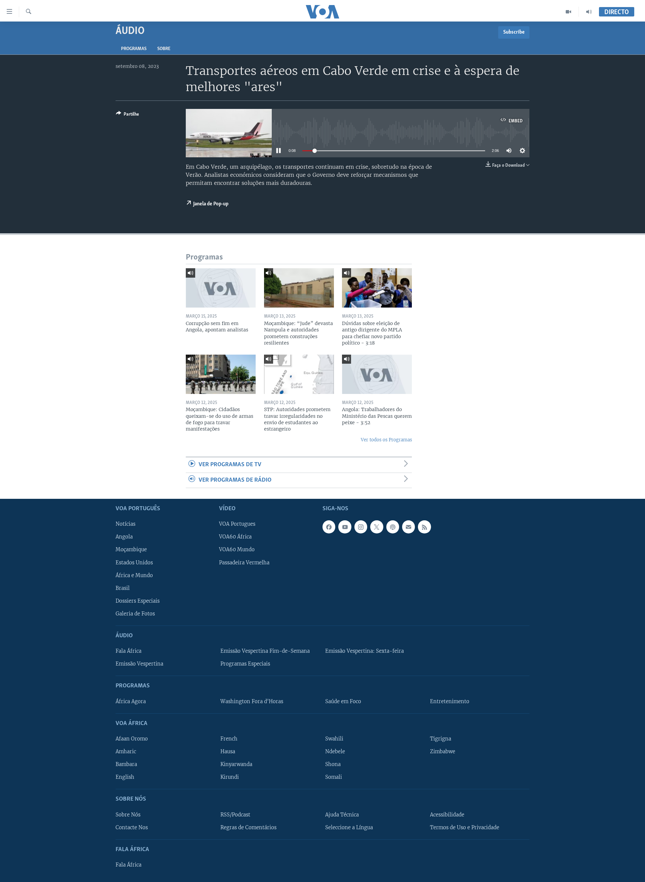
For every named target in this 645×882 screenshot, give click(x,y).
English (125, 777)
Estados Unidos (134, 563)
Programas (133, 48)
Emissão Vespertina (139, 664)
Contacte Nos (132, 828)
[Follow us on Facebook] (328, 526)
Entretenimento (449, 701)
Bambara (126, 764)
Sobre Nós (128, 815)
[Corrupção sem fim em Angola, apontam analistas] (221, 288)
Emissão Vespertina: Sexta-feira (364, 651)
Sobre (163, 48)
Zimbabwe (442, 752)
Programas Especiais (245, 664)
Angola (124, 537)
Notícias (125, 524)
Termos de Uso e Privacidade (464, 828)
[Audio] (589, 12)
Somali (333, 777)
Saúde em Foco (343, 701)
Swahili (334, 739)
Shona (333, 764)
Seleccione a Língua (349, 828)
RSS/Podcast (235, 815)
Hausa (227, 752)
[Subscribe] (408, 526)
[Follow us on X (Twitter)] (376, 526)
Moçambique (131, 550)
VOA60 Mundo (237, 550)
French (229, 739)
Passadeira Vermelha (244, 563)
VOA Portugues (237, 524)
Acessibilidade (447, 815)
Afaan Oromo (132, 739)
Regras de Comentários (248, 828)
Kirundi (229, 777)
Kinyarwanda (236, 764)
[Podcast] (392, 526)
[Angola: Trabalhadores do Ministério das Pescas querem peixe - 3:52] (377, 374)
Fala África (128, 651)
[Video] (568, 12)
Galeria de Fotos (135, 614)
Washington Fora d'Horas (251, 701)
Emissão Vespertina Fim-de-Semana (265, 651)
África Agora (131, 701)
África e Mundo (134, 575)
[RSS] (424, 526)
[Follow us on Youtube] (344, 526)
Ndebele (335, 752)
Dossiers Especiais (138, 601)
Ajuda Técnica (342, 815)
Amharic (126, 752)
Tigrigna (440, 739)
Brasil (123, 588)
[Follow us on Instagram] (360, 526)
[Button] (127, 115)
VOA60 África (235, 537)
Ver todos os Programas (386, 440)
